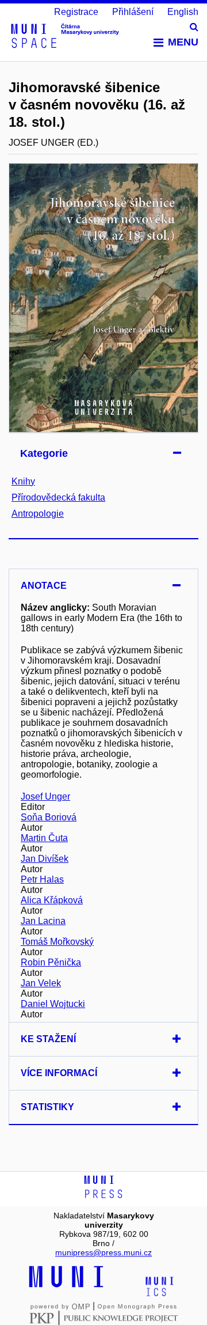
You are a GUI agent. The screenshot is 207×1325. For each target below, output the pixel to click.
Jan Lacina (43, 921)
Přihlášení (133, 12)
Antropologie (38, 513)
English (182, 12)
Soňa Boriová (48, 817)
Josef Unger (45, 796)
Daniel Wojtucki (53, 1004)
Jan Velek (41, 983)
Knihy (23, 481)
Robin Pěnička (51, 962)
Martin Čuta (44, 838)
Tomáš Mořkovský (57, 942)
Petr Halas (42, 879)
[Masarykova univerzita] (66, 1285)
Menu (183, 42)
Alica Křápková (52, 900)
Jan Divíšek (44, 859)
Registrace (76, 12)
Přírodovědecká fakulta (58, 497)
